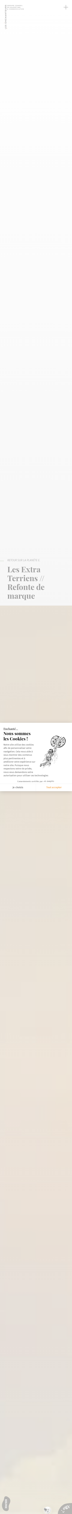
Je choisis (18, 787)
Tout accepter (54, 787)
